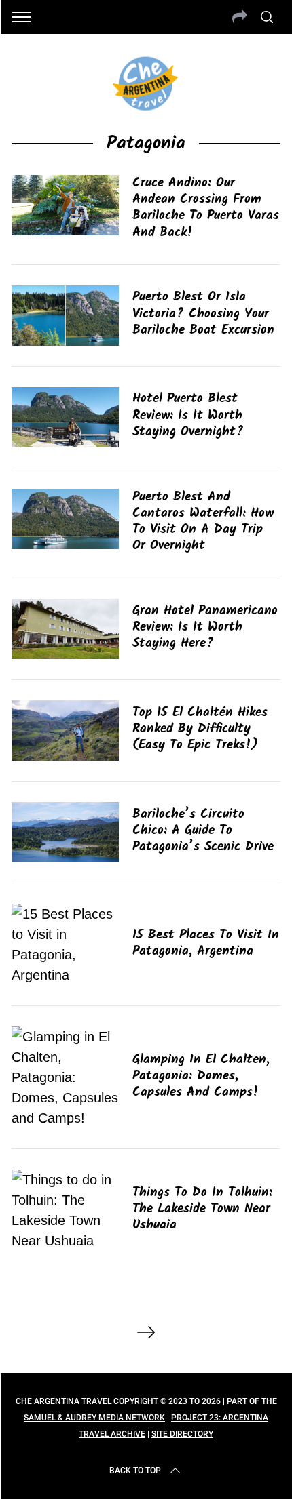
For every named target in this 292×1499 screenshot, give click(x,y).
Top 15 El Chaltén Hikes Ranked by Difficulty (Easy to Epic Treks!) (200, 728)
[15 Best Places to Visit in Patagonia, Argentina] (65, 944)
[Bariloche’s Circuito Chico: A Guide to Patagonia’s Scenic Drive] (65, 832)
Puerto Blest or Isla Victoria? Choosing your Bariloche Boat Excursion (203, 313)
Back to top (135, 1470)
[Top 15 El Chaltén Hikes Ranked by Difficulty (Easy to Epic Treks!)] (65, 730)
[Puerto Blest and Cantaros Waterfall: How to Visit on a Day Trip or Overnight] (65, 519)
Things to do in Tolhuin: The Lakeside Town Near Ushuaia (202, 1208)
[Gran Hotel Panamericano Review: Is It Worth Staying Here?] (65, 629)
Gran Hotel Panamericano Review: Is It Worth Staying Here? (205, 627)
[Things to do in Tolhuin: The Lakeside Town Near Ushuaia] (65, 1210)
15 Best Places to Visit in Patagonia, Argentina (205, 943)
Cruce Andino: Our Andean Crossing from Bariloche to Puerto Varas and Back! (205, 208)
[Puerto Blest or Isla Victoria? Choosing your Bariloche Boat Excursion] (65, 315)
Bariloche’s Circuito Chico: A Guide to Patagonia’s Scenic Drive (203, 830)
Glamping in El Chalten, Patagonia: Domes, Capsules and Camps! (201, 1076)
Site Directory (182, 1434)
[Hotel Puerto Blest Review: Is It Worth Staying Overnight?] (65, 417)
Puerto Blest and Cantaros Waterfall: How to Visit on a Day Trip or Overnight (203, 522)
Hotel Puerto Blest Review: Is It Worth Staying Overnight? (188, 414)
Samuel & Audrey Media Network (94, 1417)
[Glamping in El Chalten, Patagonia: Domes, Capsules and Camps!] (65, 1077)
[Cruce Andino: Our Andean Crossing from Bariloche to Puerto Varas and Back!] (65, 205)
